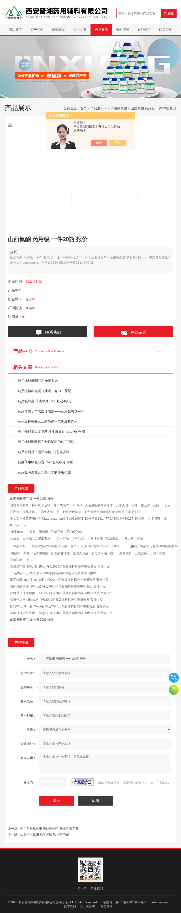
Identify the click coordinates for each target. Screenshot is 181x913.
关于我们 (36, 30)
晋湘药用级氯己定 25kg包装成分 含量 (45, 462)
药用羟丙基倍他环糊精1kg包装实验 (44, 452)
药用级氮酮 (118, 108)
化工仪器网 (87, 906)
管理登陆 (106, 906)
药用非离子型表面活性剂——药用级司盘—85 (51, 411)
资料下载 (122, 30)
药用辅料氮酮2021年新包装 (38, 381)
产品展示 (101, 30)
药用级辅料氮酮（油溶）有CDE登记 (44, 391)
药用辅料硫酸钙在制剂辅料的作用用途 (46, 442)
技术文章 (79, 30)
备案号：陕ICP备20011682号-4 (124, 902)
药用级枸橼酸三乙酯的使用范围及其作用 (47, 421)
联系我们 (165, 30)
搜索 (171, 13)
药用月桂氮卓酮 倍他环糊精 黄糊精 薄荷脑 (49, 828)
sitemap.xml (160, 902)
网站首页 (15, 30)
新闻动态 (58, 30)
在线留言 (144, 30)
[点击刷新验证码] (83, 782)
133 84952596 (174, 678)
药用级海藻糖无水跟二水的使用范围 (44, 472)
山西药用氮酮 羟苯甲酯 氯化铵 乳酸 (44, 834)
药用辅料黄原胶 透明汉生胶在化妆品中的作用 (51, 431)
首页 (83, 108)
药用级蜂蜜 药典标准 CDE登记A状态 (45, 401)
